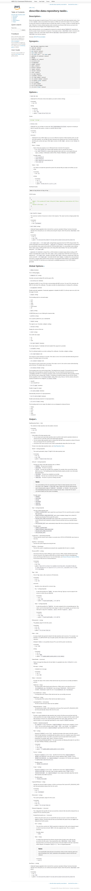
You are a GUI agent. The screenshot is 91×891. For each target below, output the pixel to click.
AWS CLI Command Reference (21, 1)
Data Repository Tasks (59, 446)
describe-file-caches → (73, 4)
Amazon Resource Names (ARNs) (71, 556)
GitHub (53, 1)
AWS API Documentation (39, 36)
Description (15, 16)
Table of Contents (18, 12)
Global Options (16, 20)
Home (35, 1)
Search (23, 30)
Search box (13, 27)
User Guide (41, 1)
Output (14, 21)
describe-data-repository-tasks (18, 14)
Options (14, 18)
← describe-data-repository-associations (57, 4)
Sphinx (77, 888)
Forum (47, 1)
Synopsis (15, 17)
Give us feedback (15, 41)
